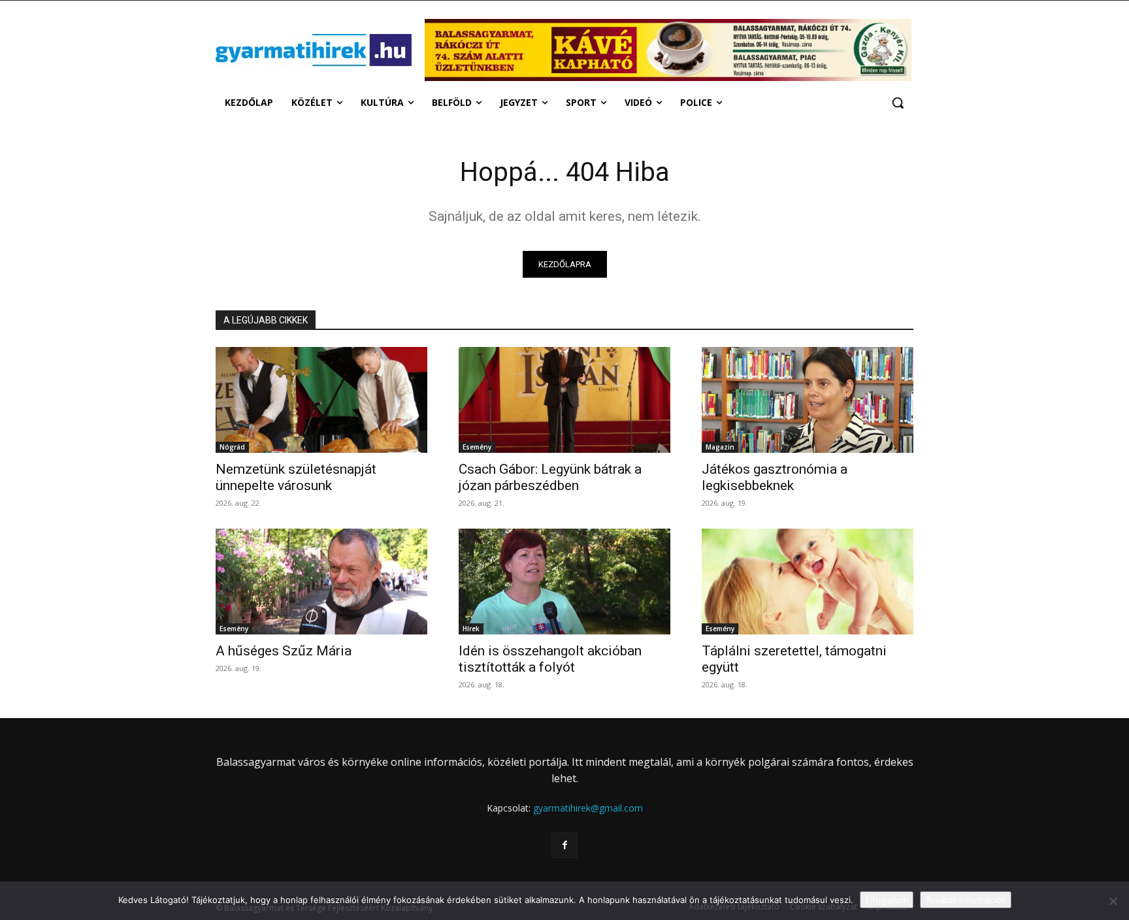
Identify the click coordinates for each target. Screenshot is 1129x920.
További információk (965, 900)
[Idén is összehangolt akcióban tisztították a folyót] (564, 581)
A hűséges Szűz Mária (284, 651)
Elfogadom (886, 900)
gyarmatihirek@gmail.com (588, 808)
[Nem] (1112, 901)
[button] (897, 102)
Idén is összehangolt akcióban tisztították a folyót (550, 659)
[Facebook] (564, 845)
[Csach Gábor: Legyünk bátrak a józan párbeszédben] (564, 400)
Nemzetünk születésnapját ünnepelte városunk (296, 477)
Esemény (477, 447)
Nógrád (232, 447)
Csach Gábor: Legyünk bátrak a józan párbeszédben (550, 477)
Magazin (720, 447)
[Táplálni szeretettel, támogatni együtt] (807, 581)
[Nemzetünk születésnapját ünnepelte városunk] (321, 400)
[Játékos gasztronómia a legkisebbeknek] (807, 400)
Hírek (471, 628)
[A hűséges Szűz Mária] (321, 581)
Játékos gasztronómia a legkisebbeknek (774, 477)
